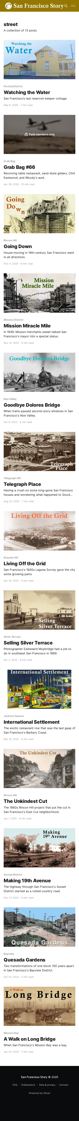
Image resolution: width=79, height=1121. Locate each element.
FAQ (14, 1084)
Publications (28, 1084)
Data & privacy (47, 1084)
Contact (63, 1084)
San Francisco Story (34, 1077)
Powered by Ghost (39, 1093)
